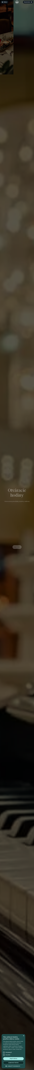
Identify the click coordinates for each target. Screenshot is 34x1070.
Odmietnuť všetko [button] (13, 1062)
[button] (13, 1066)
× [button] (23, 1035)
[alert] (13, 1051)
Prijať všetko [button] (13, 1058)
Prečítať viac (19, 1049)
